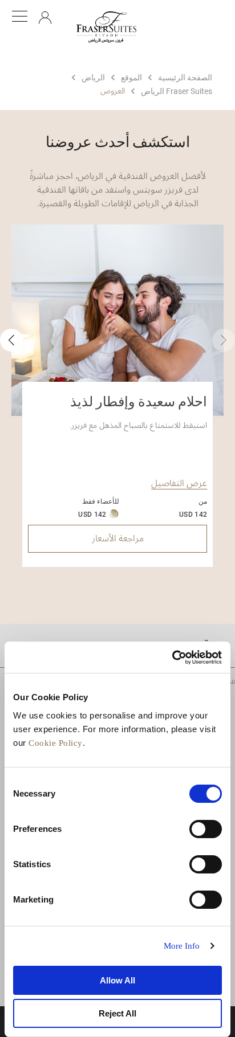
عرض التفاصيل (179, 483)
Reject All (117, 1013)
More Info (182, 946)
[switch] (205, 829)
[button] (11, 340)
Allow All (117, 980)
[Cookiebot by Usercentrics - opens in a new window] (172, 657)
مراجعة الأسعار (118, 538)
